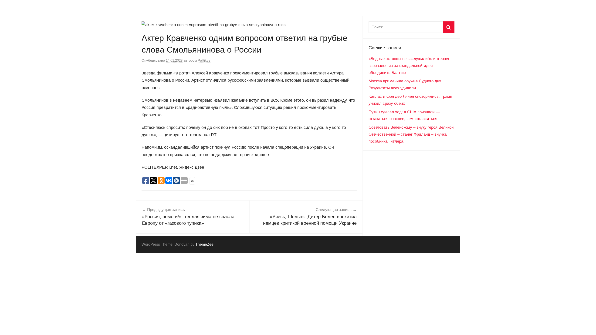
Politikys (204, 60)
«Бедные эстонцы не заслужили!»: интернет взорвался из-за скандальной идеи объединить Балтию (409, 66)
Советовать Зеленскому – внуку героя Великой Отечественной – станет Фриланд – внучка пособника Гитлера (411, 134)
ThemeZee (204, 244)
